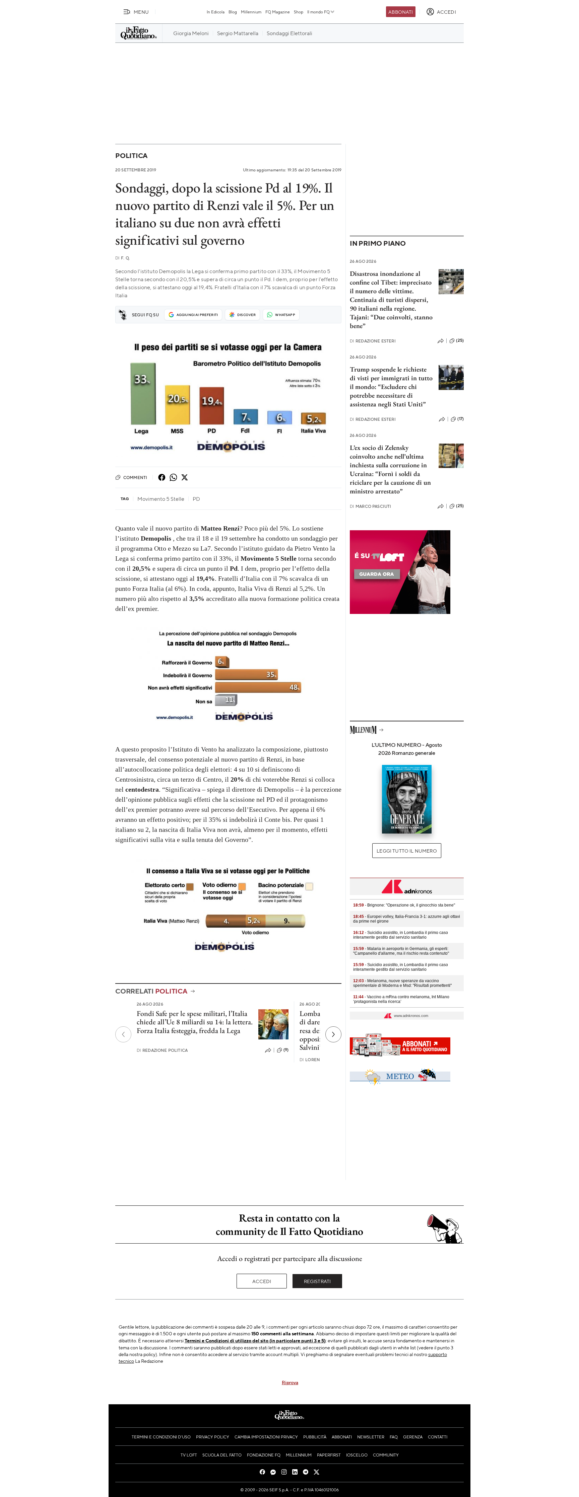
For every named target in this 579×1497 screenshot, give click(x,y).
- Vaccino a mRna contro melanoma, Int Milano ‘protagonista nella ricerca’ (401, 999)
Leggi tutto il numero (407, 851)
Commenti (135, 477)
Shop (298, 12)
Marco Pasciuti (370, 506)
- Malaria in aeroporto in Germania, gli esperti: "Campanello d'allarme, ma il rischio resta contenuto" (401, 951)
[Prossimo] (333, 1034)
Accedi (261, 1281)
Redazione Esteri (373, 340)
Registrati (317, 1281)
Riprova (290, 1382)
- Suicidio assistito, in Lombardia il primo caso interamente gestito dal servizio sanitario (400, 935)
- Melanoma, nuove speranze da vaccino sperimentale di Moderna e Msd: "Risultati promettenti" (402, 983)
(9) (285, 1049)
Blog (233, 12)
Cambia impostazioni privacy (266, 1436)
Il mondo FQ (318, 11)
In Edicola (215, 12)
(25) (460, 340)
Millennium (251, 12)
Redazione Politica (162, 1050)
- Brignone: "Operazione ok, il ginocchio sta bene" (404, 905)
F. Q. (122, 257)
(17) (460, 418)
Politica (131, 155)
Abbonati (400, 12)
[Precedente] (123, 1034)
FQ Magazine (277, 12)
